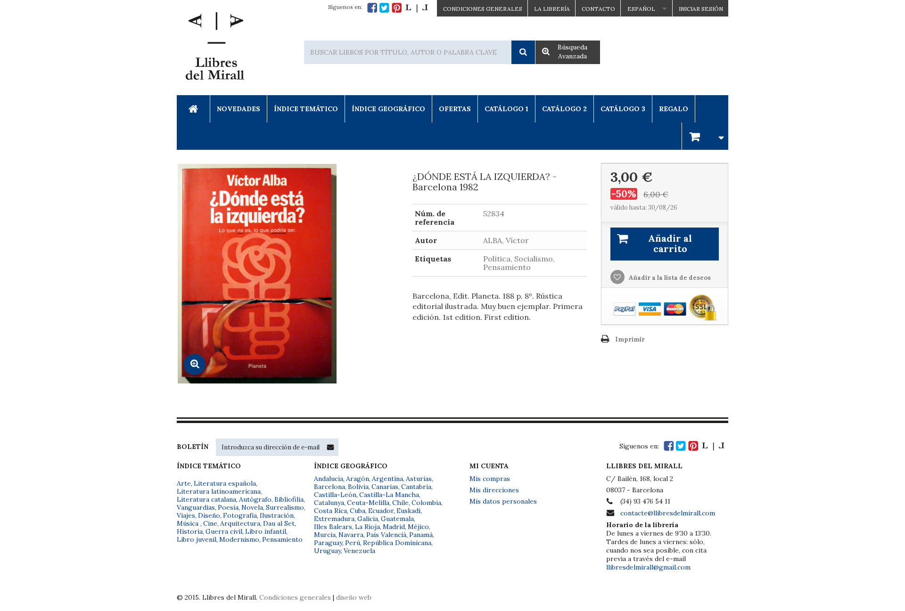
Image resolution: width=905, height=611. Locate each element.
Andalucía (328, 478)
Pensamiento (282, 539)
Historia (190, 531)
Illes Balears (333, 526)
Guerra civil (224, 531)
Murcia (325, 534)
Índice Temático (306, 109)
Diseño (209, 515)
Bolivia (358, 486)
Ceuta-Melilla (368, 502)
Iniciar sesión (701, 8)
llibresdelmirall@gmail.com (648, 567)
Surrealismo (285, 507)
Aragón (357, 478)
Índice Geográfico (388, 109)
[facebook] (372, 8)
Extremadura (334, 518)
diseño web (353, 597)
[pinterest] (397, 8)
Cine (210, 523)
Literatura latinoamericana (219, 491)
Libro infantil (265, 531)
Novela (252, 507)
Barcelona (329, 486)
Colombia (426, 502)
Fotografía (240, 515)
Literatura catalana (206, 499)
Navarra (350, 534)
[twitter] (384, 8)
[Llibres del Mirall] (214, 48)
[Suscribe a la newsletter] (330, 447)
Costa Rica (330, 510)
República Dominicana (397, 542)
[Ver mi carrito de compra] (705, 135)
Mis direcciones (494, 490)
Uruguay (327, 550)
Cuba (357, 510)
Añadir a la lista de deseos (669, 278)
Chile (400, 502)
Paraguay (328, 542)
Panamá (421, 534)
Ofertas (455, 109)
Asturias (419, 478)
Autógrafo (255, 499)
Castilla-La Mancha (389, 494)
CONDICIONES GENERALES (482, 8)
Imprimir (630, 339)
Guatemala (397, 518)
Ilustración (277, 515)
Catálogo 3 (623, 109)
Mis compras (489, 478)
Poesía (228, 507)
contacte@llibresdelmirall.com (667, 513)
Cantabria (416, 486)
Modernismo (239, 539)
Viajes (186, 515)
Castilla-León (335, 494)
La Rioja (367, 526)
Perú (352, 542)
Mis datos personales (503, 501)
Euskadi (408, 510)
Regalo (673, 109)
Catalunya (329, 502)
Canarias (384, 486)
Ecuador (381, 510)
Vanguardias (196, 507)
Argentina (387, 478)
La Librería (552, 8)
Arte (184, 483)
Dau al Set (279, 523)
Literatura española (225, 483)
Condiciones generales (295, 597)
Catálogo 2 (564, 109)
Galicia (367, 518)
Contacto (598, 8)
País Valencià (386, 534)
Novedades (238, 109)
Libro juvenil (196, 539)
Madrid (394, 526)
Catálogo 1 (506, 109)
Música (188, 523)
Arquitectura (240, 523)
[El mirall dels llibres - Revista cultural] (416, 8)
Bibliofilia (289, 499)
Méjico (418, 526)
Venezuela (359, 550)
